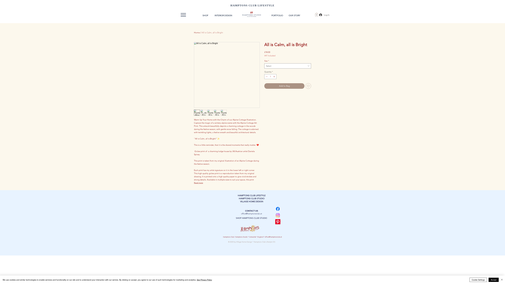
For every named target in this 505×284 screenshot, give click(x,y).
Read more (198, 183)
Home (197, 32)
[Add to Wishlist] (308, 86)
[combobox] (287, 66)
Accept (493, 279)
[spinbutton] (270, 76)
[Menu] (183, 15)
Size (266, 61)
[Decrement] (266, 76)
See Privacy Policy (204, 279)
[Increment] (274, 76)
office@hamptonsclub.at (251, 213)
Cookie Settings (478, 279)
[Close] (501, 280)
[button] (316, 15)
